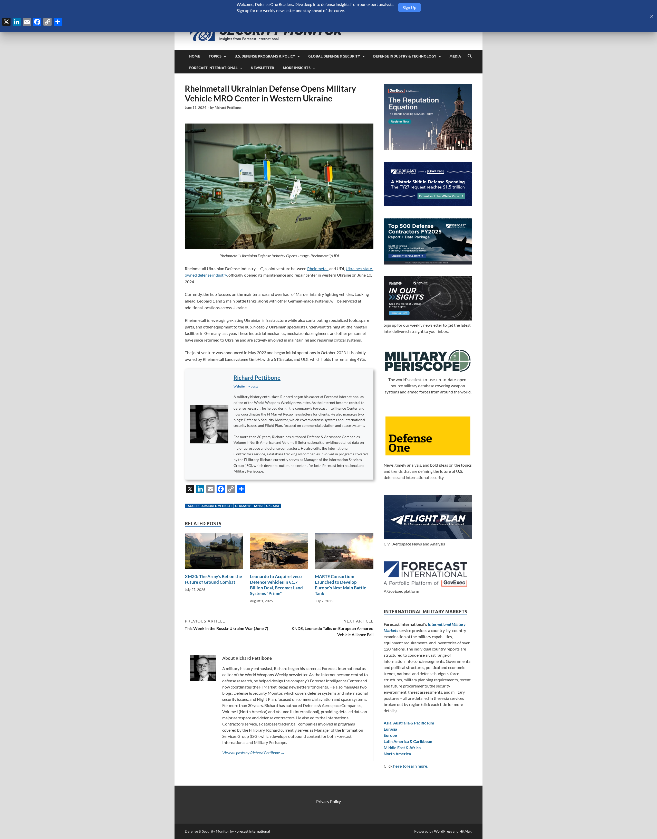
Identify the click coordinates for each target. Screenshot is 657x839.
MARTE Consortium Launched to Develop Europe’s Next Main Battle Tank (340, 585)
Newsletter (262, 68)
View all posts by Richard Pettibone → (253, 752)
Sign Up (409, 7)
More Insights (297, 68)
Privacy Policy (328, 801)
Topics (215, 56)
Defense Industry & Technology (404, 56)
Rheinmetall (317, 268)
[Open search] (470, 56)
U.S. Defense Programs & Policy (265, 56)
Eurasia (390, 729)
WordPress (443, 831)
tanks (258, 506)
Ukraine (273, 506)
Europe (390, 735)
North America (397, 753)
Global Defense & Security (334, 56)
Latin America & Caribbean (408, 741)
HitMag (465, 831)
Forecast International (213, 68)
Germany (243, 506)
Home (194, 56)
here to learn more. (410, 765)
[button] (253, 386)
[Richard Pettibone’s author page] (209, 424)
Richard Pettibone (228, 108)
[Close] (651, 16)
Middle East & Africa (402, 747)
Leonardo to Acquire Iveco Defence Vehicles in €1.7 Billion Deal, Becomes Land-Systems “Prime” (277, 585)
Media (455, 56)
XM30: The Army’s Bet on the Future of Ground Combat (213, 579)
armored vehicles (216, 506)
